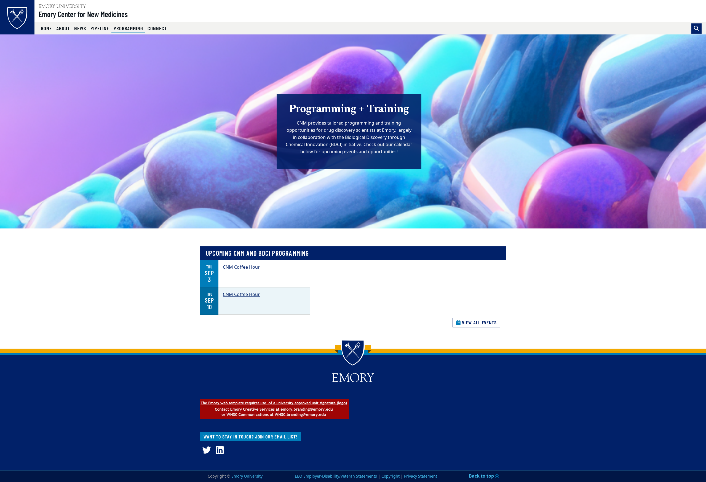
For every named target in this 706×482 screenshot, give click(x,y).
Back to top (482, 476)
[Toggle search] (696, 28)
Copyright (390, 476)
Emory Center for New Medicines (83, 14)
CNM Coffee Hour (241, 267)
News (80, 28)
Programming (129, 28)
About (63, 28)
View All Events (479, 322)
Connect (157, 28)
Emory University (247, 476)
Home (46, 28)
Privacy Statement (420, 476)
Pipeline (99, 28)
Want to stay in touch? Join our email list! (251, 436)
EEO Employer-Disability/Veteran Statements (336, 476)
